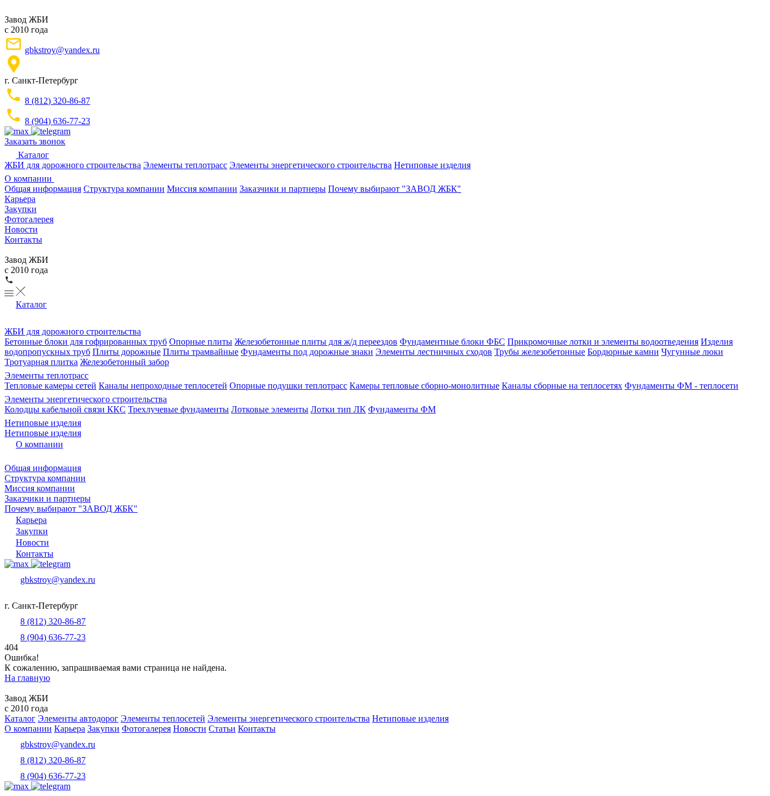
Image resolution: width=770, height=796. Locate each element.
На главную (27, 678)
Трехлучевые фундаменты (178, 409)
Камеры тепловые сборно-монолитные (424, 385)
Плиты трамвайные (200, 352)
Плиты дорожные (126, 352)
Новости (21, 229)
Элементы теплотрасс (185, 165)
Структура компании (124, 188)
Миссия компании (202, 188)
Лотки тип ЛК (338, 409)
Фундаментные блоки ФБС (452, 341)
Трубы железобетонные (539, 352)
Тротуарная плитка (41, 362)
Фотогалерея (29, 219)
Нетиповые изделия (432, 165)
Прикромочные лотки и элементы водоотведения (602, 341)
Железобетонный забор (124, 362)
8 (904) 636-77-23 (57, 121)
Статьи (222, 728)
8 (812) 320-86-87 (57, 100)
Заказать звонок (35, 141)
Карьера (20, 199)
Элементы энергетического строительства (310, 165)
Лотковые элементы (269, 409)
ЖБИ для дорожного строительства (73, 165)
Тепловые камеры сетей (50, 385)
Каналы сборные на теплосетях (562, 385)
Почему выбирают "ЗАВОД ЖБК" (394, 188)
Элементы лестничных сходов (433, 352)
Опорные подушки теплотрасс (288, 385)
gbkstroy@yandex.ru (62, 50)
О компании (29, 178)
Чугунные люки (692, 352)
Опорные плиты (200, 341)
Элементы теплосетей (163, 718)
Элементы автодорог (78, 718)
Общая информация (43, 188)
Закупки (21, 209)
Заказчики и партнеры (283, 188)
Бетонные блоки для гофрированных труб (86, 341)
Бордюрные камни (623, 352)
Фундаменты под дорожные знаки (307, 352)
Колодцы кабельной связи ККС (65, 409)
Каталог (32, 155)
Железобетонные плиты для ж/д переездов (315, 341)
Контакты (23, 239)
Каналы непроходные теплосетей (163, 385)
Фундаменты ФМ (402, 409)
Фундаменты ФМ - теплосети (681, 385)
